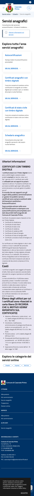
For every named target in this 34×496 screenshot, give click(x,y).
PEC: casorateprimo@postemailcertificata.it (14, 459)
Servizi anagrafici (6, 400)
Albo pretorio (5, 394)
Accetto (24, 493)
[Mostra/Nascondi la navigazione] (4, 8)
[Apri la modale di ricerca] (29, 8)
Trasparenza (5, 403)
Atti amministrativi (7, 397)
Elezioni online (5, 406)
